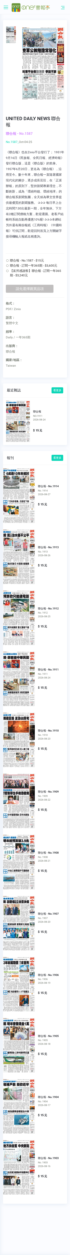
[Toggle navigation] (63, 7)
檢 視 (19, 493)
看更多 (57, 390)
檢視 (18, 420)
